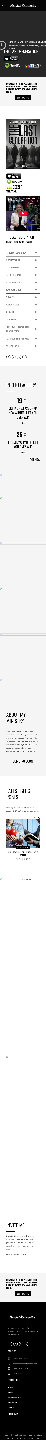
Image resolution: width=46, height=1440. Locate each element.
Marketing (35, 1438)
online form (21, 1254)
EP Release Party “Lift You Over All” (23, 444)
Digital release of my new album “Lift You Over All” (23, 413)
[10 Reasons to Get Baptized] (23, 833)
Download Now (23, 97)
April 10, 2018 (24, 856)
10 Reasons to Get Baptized (23, 852)
